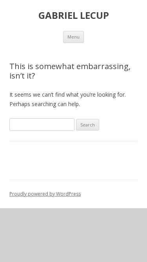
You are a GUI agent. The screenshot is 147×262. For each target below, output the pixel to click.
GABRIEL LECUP (73, 15)
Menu (73, 37)
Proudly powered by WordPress (45, 194)
